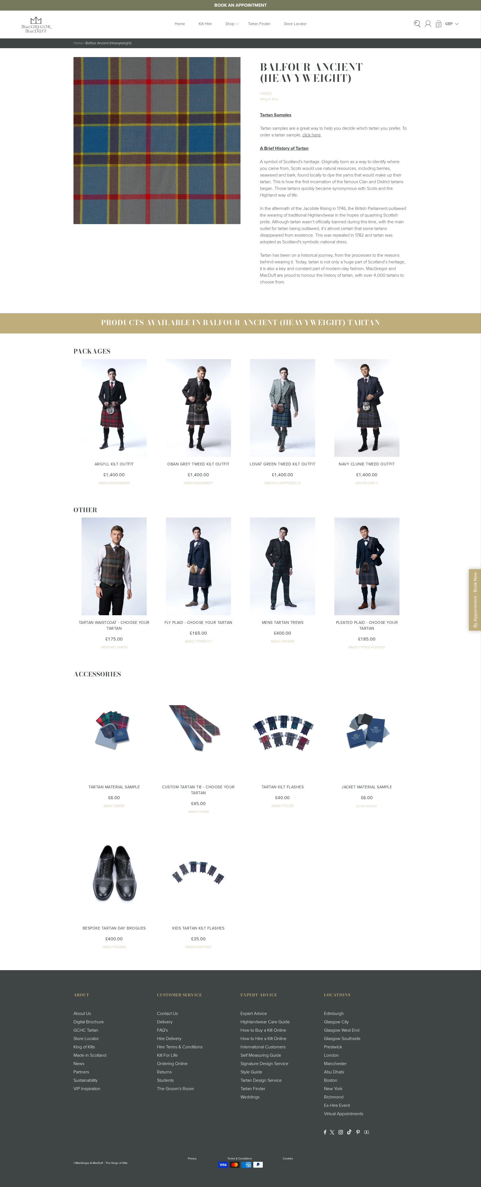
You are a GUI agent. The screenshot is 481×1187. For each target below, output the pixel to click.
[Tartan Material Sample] (114, 731)
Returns (164, 1072)
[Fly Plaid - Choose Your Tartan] (198, 566)
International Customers (263, 1047)
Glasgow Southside (342, 1038)
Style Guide (251, 1072)
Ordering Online (172, 1063)
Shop (229, 23)
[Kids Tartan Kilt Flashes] (198, 872)
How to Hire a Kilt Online (263, 1038)
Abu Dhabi (334, 1072)
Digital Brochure (88, 1022)
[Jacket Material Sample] (367, 731)
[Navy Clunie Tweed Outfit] (367, 408)
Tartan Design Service (261, 1080)
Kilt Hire (205, 23)
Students (165, 1080)
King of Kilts (84, 1047)
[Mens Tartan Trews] (282, 566)
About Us (82, 1013)
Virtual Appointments (343, 1114)
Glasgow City (336, 1022)
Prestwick (333, 1047)
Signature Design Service (264, 1063)
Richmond (333, 1097)
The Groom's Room (175, 1089)
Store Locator (295, 23)
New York (333, 1089)
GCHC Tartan (85, 1030)
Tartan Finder (259, 23)
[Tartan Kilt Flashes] (282, 731)
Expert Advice (253, 1013)
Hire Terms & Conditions (180, 1047)
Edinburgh (334, 1013)
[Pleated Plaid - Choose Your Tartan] (367, 566)
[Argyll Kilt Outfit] (114, 408)
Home (180, 23)
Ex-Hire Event (337, 1105)
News (78, 1063)
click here (311, 135)
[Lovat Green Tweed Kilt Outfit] (282, 408)
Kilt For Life (167, 1055)
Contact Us (167, 1013)
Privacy (192, 1158)
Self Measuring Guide (260, 1055)
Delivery (165, 1022)
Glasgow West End (341, 1030)
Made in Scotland (89, 1055)
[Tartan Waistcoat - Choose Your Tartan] (114, 566)
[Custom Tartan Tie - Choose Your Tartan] (198, 731)
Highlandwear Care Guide (265, 1022)
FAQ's (162, 1030)
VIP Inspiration (86, 1089)
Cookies (288, 1158)
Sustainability (85, 1080)
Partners (81, 1072)
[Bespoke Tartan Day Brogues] (114, 872)
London (331, 1055)
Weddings (249, 1097)
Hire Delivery (169, 1038)
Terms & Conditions (239, 1158)
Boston (330, 1080)
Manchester (335, 1063)
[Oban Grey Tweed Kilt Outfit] (198, 408)
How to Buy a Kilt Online (263, 1030)
